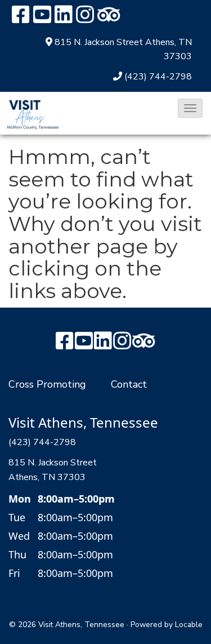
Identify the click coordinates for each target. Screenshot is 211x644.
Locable (189, 624)
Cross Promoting (47, 384)
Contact (129, 384)
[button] (190, 108)
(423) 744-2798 (158, 76)
